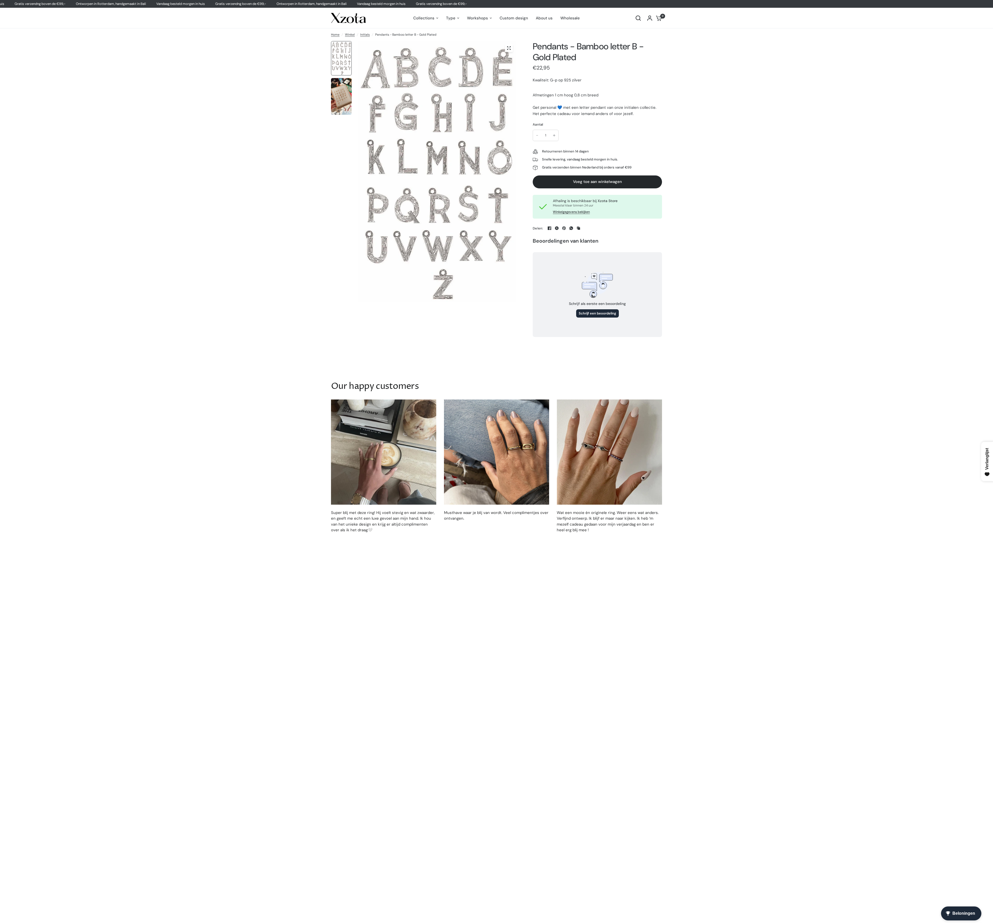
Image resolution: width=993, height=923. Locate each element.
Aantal (538, 124)
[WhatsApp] (571, 228)
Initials (365, 35)
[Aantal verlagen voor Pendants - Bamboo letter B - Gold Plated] (537, 135)
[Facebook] (549, 228)
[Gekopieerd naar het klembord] (578, 228)
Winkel (350, 35)
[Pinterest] (564, 228)
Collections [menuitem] (423, 18)
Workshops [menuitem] (477, 18)
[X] (557, 228)
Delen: (538, 228)
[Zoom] (509, 48)
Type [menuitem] (450, 18)
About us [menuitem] (544, 18)
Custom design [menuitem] (514, 18)
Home (335, 35)
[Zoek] (638, 18)
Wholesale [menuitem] (570, 18)
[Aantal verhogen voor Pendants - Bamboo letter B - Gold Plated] (554, 135)
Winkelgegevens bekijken (571, 211)
